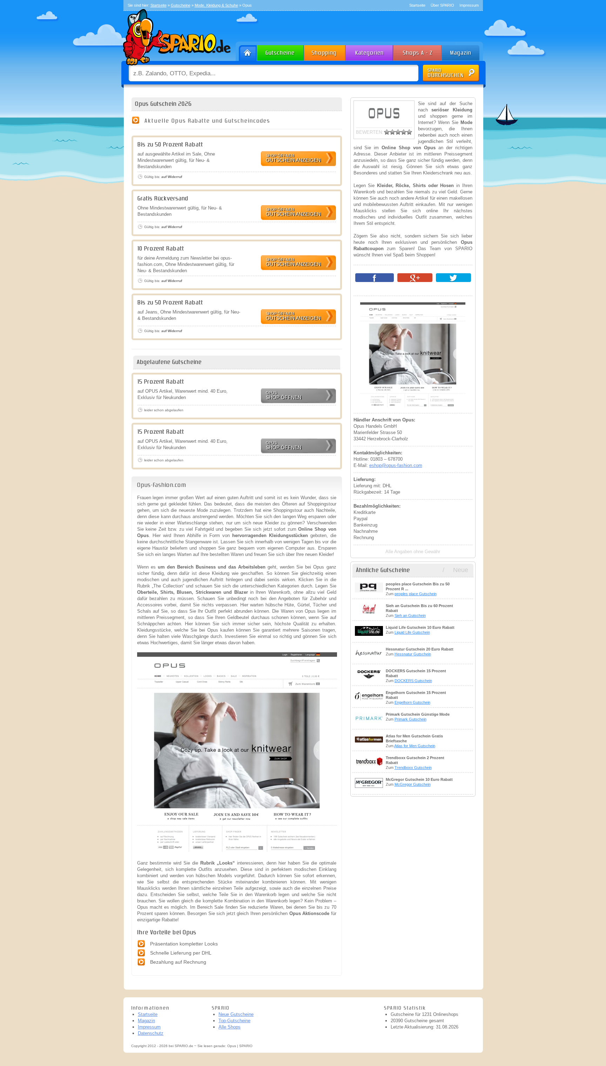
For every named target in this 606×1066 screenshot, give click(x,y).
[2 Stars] (392, 132)
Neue (460, 569)
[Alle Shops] (418, 51)
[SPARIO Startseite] (246, 51)
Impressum (469, 5)
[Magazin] (464, 51)
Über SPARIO (442, 5)
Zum (418, 589)
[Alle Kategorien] (370, 51)
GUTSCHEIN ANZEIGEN (293, 158)
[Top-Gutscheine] (325, 51)
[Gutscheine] (280, 51)
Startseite (417, 5)
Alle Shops (229, 1027)
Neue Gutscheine (236, 1014)
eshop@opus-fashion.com (395, 465)
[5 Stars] (409, 132)
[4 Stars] (403, 132)
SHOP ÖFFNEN (283, 395)
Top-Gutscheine (234, 1020)
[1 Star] (387, 132)
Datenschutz (150, 1033)
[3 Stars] (398, 132)
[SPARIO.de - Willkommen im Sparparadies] (176, 67)
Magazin (146, 1020)
